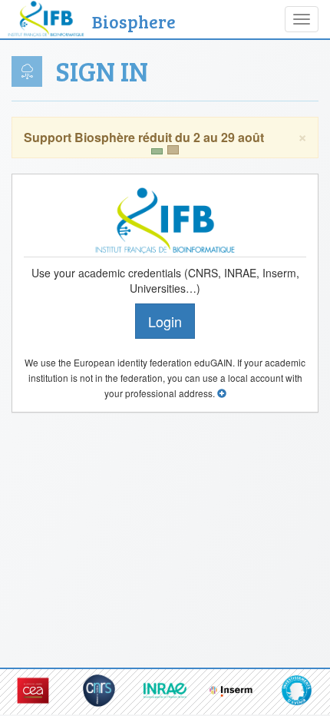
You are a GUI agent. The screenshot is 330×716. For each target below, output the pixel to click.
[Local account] (221, 392)
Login (165, 321)
